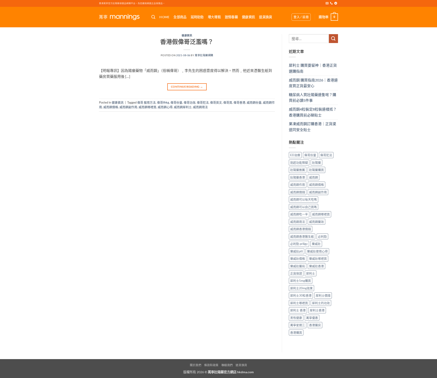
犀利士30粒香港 (301, 295)
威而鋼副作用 (128, 107)
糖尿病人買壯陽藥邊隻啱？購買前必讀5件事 (312, 97)
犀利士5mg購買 (300, 280)
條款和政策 (211, 365)
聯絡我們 (227, 365)
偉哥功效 (190, 102)
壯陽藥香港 (297, 177)
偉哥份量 (176, 102)
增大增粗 (214, 17)
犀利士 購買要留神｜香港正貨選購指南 (313, 68)
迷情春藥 (231, 17)
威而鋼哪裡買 (147, 107)
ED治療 (295, 155)
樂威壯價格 (297, 258)
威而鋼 (313, 177)
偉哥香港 (239, 102)
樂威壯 (316, 244)
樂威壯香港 (316, 266)
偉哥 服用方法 (146, 102)
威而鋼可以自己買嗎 (303, 207)
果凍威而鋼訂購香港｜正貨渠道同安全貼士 (312, 127)
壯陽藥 (316, 162)
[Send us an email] (327, 3)
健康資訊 (248, 17)
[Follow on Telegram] (335, 3)
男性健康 (296, 318)
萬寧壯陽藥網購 (204, 55)
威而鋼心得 (165, 107)
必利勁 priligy (299, 244)
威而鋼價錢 (297, 192)
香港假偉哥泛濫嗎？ (186, 41)
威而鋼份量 (254, 102)
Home (164, 17)
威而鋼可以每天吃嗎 (303, 199)
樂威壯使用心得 (317, 251)
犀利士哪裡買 (299, 303)
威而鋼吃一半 (299, 214)
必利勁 (322, 236)
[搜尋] (153, 17)
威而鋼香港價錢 (300, 229)
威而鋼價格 (110, 107)
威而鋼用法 (200, 107)
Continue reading (187, 86)
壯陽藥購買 (316, 170)
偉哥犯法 (203, 102)
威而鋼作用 (297, 184)
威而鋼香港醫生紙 (302, 236)
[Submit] (333, 38)
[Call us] (331, 3)
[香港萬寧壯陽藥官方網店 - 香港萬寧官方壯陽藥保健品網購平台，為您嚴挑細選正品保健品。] (122, 17)
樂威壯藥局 (297, 266)
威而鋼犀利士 (183, 107)
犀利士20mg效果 (301, 288)
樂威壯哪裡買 (318, 258)
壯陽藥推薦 (297, 170)
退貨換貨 (265, 17)
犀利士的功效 (321, 303)
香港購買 (296, 332)
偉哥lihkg (163, 102)
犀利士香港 (317, 310)
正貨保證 (296, 273)
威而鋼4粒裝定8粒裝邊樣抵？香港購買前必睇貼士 (313, 112)
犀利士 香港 (298, 310)
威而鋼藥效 (316, 221)
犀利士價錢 (323, 295)
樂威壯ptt (296, 251)
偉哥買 (227, 102)
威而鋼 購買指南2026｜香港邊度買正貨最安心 (313, 83)
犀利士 (310, 273)
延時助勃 (197, 17)
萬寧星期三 (297, 325)
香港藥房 (315, 325)
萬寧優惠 (312, 318)
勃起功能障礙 (299, 162)
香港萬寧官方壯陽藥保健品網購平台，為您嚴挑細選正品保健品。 (132, 3)
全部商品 (179, 17)
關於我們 (195, 365)
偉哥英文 (216, 102)
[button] (301, 17)
